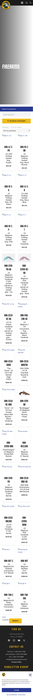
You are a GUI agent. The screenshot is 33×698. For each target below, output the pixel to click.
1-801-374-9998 (18, 657)
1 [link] (2, 617)
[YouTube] (19, 640)
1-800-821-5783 (20, 652)
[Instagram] (13, 640)
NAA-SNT (24, 561)
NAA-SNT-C (8, 561)
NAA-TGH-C (8, 595)
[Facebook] (8, 640)
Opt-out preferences (12, 694)
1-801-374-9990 (21, 654)
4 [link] (5, 617)
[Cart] (26, 3)
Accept (16, 690)
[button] (30, 675)
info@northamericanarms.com (16, 659)
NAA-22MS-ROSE (24, 521)
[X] (24, 640)
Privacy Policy (24, 683)
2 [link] (3, 617)
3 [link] (4, 617)
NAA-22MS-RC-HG (24, 269)
